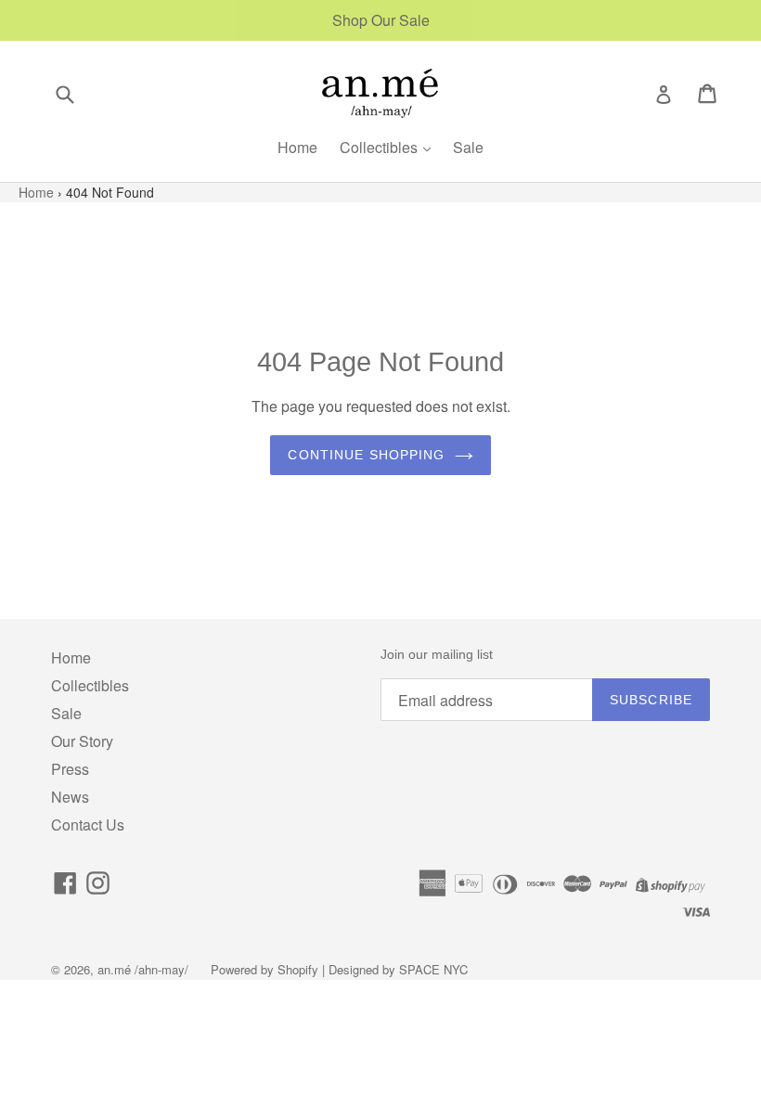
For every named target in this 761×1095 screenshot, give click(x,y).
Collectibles (380, 147)
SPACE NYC (433, 969)
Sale (468, 147)
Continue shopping (366, 454)
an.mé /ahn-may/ (144, 969)
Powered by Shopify (264, 969)
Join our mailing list (436, 654)
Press (70, 768)
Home (297, 147)
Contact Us (87, 824)
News (70, 796)
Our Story (82, 741)
